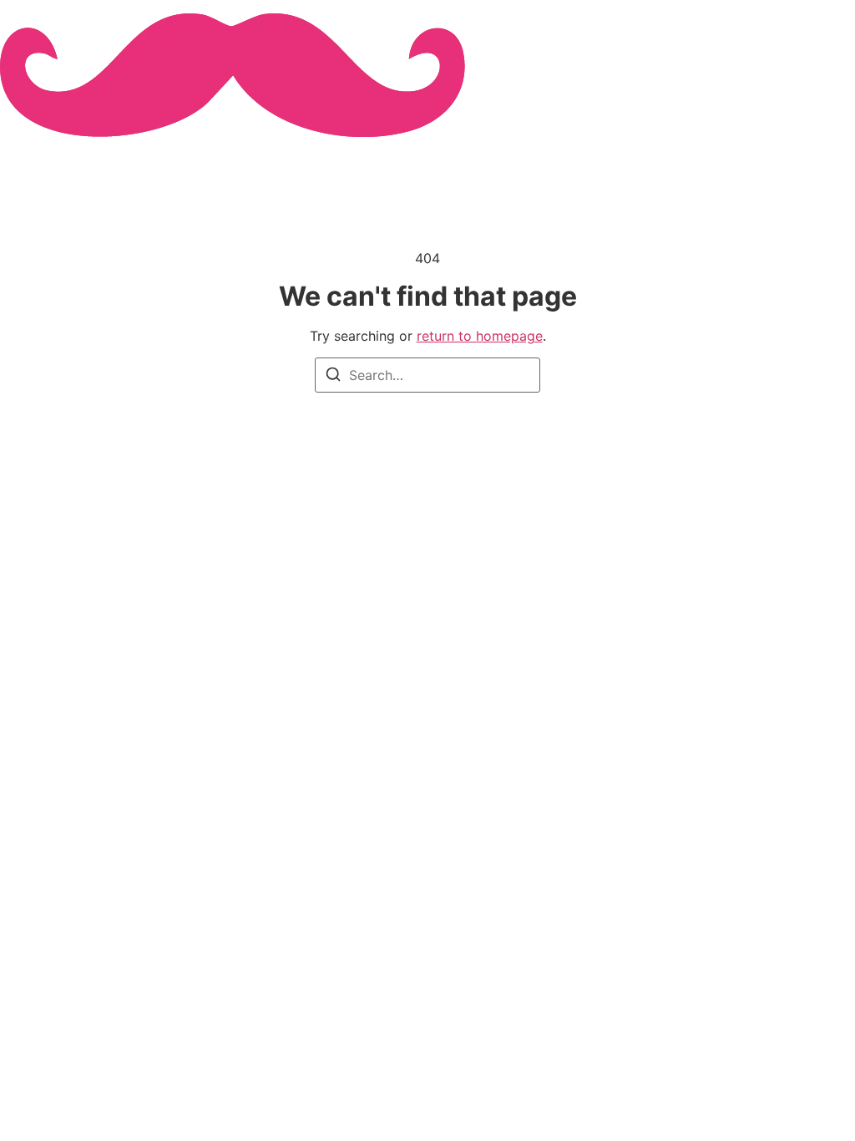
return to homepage (480, 335)
